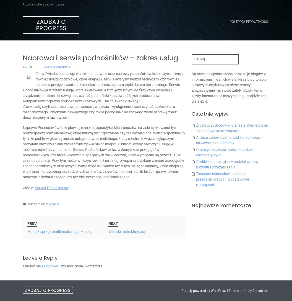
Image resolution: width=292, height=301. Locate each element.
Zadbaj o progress (51, 25)
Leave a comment (57, 66)
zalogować (50, 266)
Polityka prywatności (249, 22)
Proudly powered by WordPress (204, 291)
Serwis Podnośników (51, 188)
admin (27, 66)
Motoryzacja (50, 204)
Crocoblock (261, 291)
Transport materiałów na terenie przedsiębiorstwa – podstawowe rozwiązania (222, 179)
